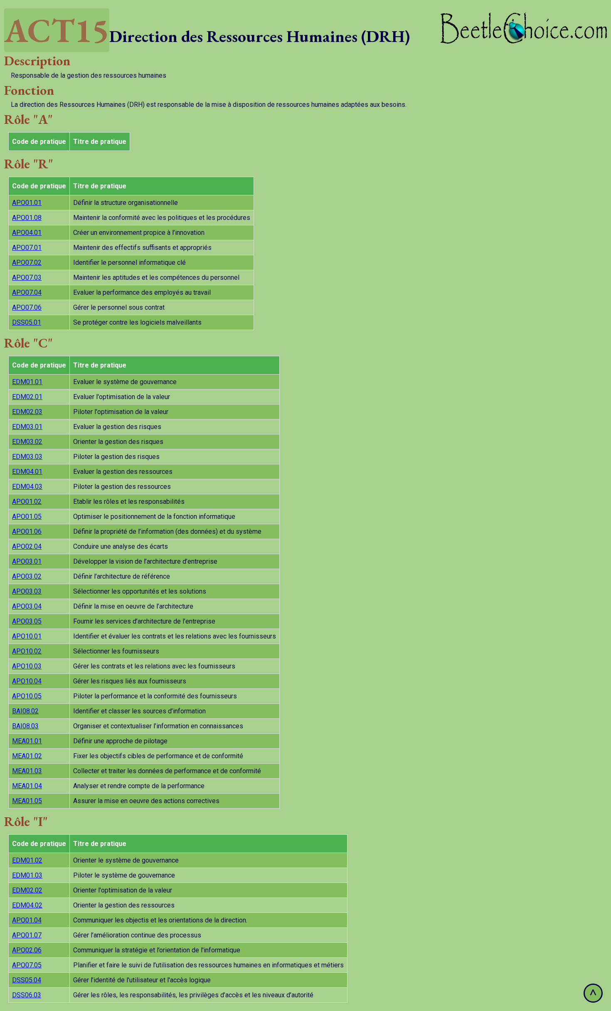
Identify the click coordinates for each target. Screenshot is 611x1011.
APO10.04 (27, 681)
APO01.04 (27, 920)
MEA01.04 (27, 786)
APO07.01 (27, 248)
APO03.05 (27, 621)
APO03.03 (27, 591)
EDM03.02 (27, 442)
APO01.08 (27, 218)
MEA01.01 (27, 741)
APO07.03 (27, 277)
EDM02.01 (27, 397)
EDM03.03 (27, 457)
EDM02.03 (27, 412)
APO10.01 (27, 636)
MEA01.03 (27, 771)
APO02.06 (27, 950)
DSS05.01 (26, 322)
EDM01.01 (27, 382)
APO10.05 (27, 696)
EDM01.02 (27, 860)
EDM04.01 (27, 472)
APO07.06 (27, 307)
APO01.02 (27, 502)
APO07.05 (27, 965)
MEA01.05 (27, 801)
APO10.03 (27, 666)
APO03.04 (27, 606)
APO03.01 (27, 561)
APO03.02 (27, 576)
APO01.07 (27, 935)
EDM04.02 (27, 905)
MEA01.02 (27, 756)
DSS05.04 (26, 980)
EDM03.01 (27, 427)
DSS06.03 (26, 995)
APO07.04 (27, 292)
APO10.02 (27, 651)
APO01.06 (27, 531)
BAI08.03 (25, 726)
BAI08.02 (25, 711)
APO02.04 (27, 546)
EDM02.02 (27, 890)
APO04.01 (27, 233)
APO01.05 (27, 516)
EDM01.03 (27, 875)
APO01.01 (27, 203)
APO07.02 (27, 262)
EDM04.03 (27, 487)
